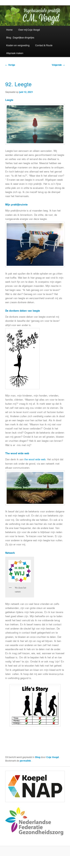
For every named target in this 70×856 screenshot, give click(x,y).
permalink (26, 760)
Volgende (58, 65)
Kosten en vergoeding (18, 45)
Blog (37, 757)
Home (9, 29)
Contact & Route (43, 45)
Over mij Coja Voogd (29, 29)
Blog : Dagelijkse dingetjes (20, 37)
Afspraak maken (14, 53)
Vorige (10, 65)
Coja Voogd (52, 757)
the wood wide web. (35, 459)
